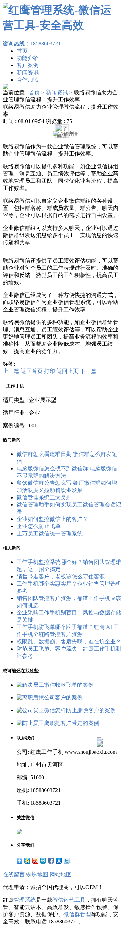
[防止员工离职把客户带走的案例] (58, 723)
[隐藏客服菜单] (100, 721)
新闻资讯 (28, 72)
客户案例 (28, 65)
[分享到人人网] (59, 861)
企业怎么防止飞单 (39, 526)
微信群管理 (77, 914)
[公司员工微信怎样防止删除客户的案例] (66, 710)
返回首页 (32, 371)
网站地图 (61, 874)
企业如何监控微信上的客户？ (52, 519)
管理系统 (25, 900)
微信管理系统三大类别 (44, 497)
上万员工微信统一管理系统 (50, 533)
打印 (49, 371)
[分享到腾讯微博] (43, 861)
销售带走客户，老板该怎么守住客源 (61, 576)
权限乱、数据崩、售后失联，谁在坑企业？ (69, 641)
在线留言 (14, 874)
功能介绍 (28, 58)
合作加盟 (28, 80)
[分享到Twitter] (67, 861)
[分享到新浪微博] (35, 861)
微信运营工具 (68, 900)
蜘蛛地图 (37, 874)
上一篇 (11, 371)
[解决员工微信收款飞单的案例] (55, 685)
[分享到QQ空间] (27, 861)
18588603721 (32, 43)
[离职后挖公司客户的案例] (50, 697)
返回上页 (67, 371)
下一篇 (88, 371)
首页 (22, 51)
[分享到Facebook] (51, 861)
